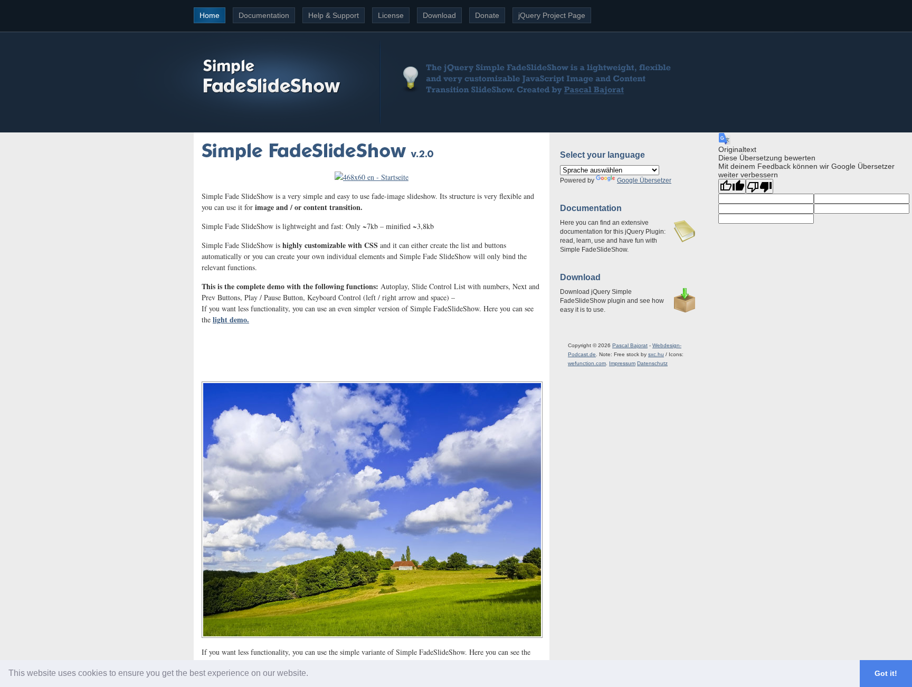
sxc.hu (656, 354)
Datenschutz (652, 363)
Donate (487, 15)
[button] (312, 674)
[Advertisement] (371, 349)
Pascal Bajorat (630, 345)
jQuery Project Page (551, 15)
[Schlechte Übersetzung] (759, 186)
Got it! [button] (886, 673)
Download (439, 15)
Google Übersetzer (644, 180)
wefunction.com (587, 363)
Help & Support (333, 15)
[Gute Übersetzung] (732, 186)
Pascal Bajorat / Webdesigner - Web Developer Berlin (593, 89)
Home (210, 15)
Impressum (622, 363)
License (391, 15)
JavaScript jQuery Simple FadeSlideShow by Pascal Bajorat (270, 75)
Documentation (264, 15)
